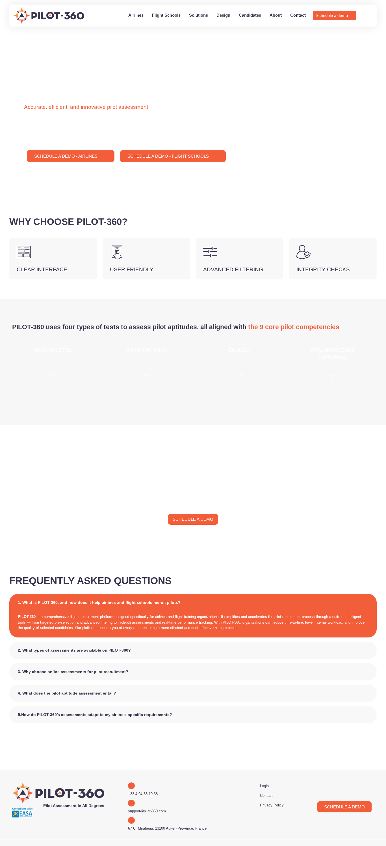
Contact (298, 15)
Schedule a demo (332, 15)
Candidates (250, 15)
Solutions (198, 15)
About (276, 15)
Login (264, 786)
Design (223, 15)
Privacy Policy (272, 805)
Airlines (136, 15)
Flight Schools (166, 15)
